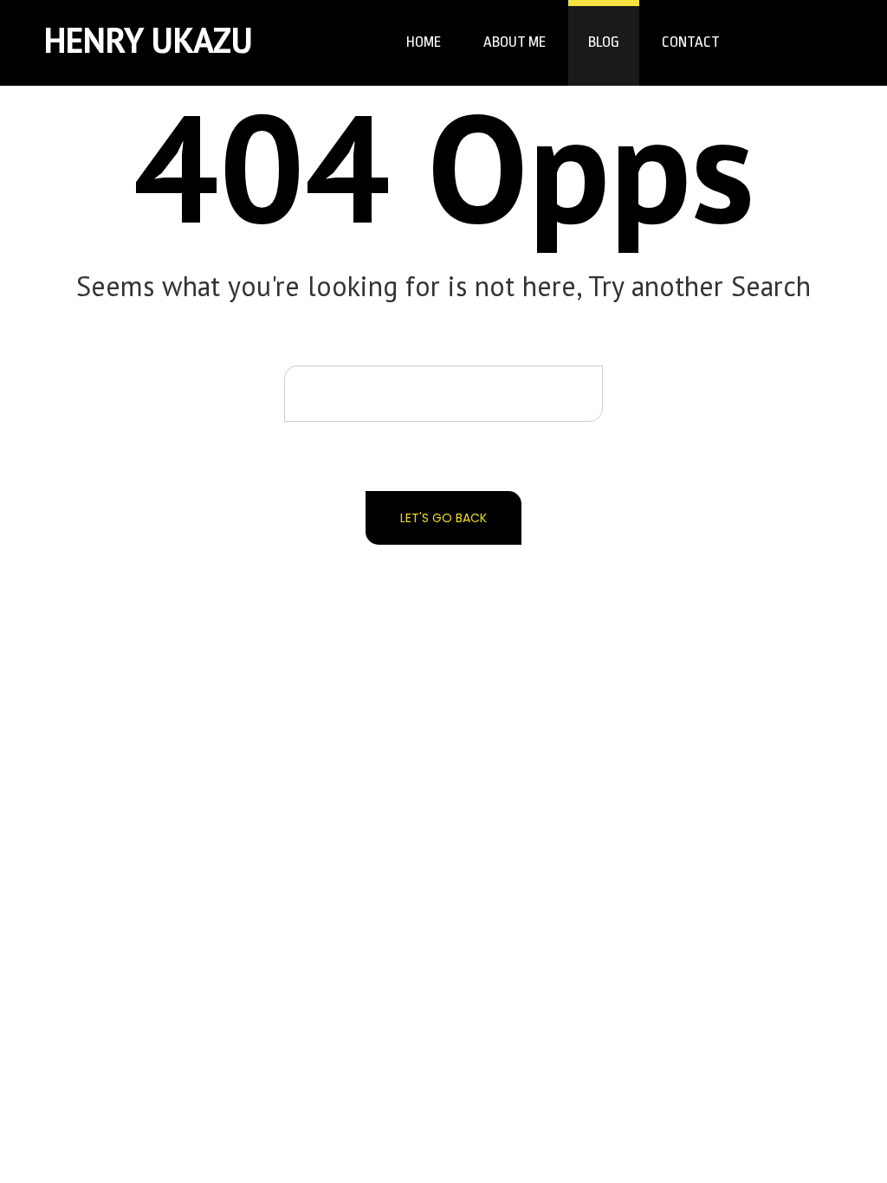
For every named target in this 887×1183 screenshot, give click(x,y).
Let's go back (443, 518)
